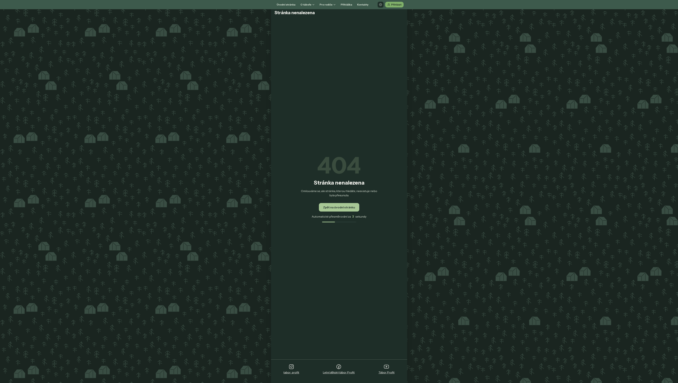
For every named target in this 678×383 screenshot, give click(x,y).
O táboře (305, 4)
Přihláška (346, 4)
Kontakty (363, 4)
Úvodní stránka (286, 4)
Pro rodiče (326, 4)
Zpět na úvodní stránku (339, 207)
